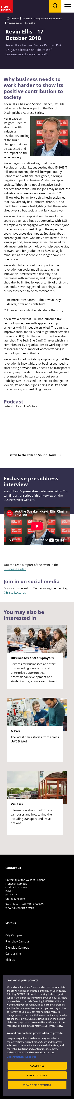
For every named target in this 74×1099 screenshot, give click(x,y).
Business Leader (15, 569)
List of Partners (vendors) (21, 1056)
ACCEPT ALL (37, 1065)
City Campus (13, 935)
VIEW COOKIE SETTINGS (37, 1085)
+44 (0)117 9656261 (33, 904)
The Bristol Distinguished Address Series (42, 18)
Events (15, 18)
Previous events (14, 22)
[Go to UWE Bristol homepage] (8, 18)
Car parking (13, 954)
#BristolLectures (15, 593)
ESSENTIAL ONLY (37, 1075)
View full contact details (19, 908)
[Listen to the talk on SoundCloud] (35, 459)
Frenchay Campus (17, 941)
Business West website (19, 500)
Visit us (10, 960)
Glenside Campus (17, 947)
